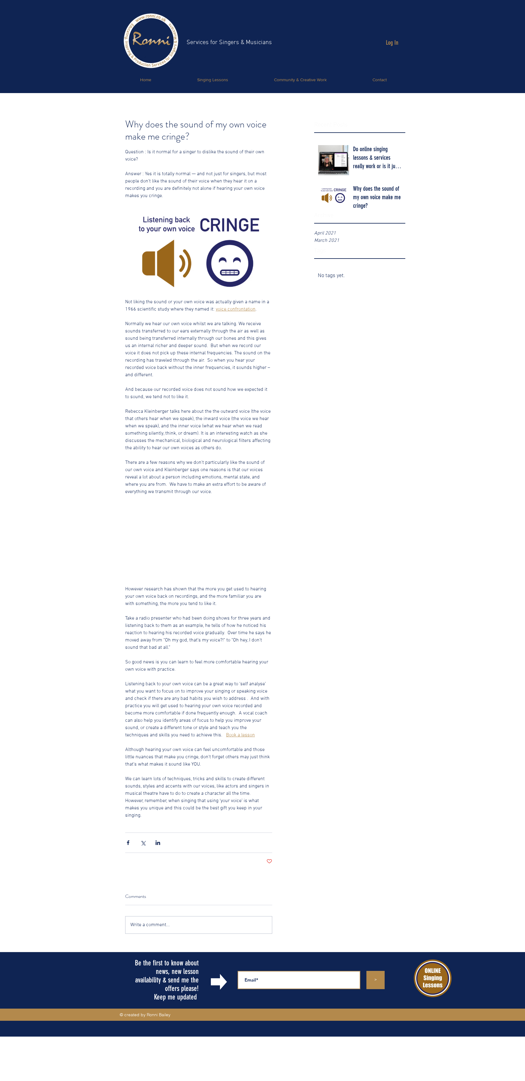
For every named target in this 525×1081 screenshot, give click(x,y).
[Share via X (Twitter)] (143, 843)
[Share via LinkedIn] (158, 843)
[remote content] (198, 536)
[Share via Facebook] (128, 843)
